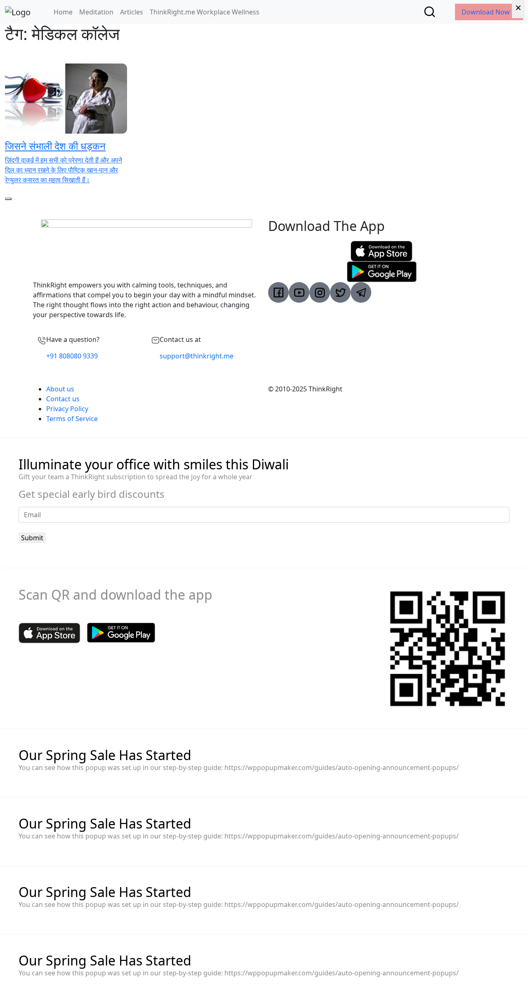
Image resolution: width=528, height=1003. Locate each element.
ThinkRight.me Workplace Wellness (204, 11)
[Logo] (18, 12)
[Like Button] (8, 199)
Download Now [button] (487, 11)
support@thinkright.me (196, 355)
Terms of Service (72, 418)
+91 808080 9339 (72, 355)
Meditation (96, 11)
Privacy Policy (67, 408)
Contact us (63, 398)
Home (63, 11)
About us (60, 388)
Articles (131, 11)
